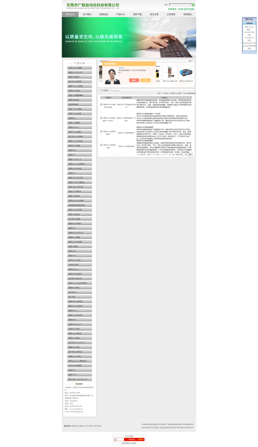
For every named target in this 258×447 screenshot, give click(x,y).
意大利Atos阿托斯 (75, 81)
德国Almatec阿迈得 (75, 306)
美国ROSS (72, 150)
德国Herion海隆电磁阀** (126, 133)
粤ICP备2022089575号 (185, 428)
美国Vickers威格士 (75, 132)
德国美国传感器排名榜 (77, 205)
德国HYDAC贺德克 (76, 86)
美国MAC (72, 173)
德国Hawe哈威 (74, 288)
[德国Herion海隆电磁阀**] (108, 134)
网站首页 (70, 14)
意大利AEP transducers (77, 343)
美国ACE (72, 370)
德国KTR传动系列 (75, 274)
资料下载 (137, 14)
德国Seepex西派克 (75, 333)
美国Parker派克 (74, 91)
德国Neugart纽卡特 (75, 315)
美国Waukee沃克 (74, 260)
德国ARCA (73, 310)
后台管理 (98, 426)
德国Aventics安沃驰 (75, 141)
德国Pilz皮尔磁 (74, 100)
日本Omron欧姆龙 (75, 365)
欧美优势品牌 (73, 104)
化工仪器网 (129, 436)
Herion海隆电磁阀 (189, 93)
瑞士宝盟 (72, 297)
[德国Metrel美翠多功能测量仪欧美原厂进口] (186, 77)
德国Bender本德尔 (75, 223)
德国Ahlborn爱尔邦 (76, 301)
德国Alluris (72, 320)
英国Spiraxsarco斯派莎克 (77, 361)
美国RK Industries (75, 324)
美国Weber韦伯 (74, 329)
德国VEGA (72, 251)
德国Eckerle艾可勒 (75, 210)
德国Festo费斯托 (74, 123)
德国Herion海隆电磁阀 (126, 146)
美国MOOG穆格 (74, 146)
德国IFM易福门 (74, 77)
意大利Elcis (73, 292)
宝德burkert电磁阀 (75, 68)
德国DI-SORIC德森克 (76, 182)
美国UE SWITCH (75, 159)
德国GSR (72, 228)
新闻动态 (104, 14)
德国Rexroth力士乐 (75, 72)
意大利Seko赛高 (74, 219)
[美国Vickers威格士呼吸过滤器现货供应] (170, 78)
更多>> (191, 61)
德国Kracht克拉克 (75, 168)
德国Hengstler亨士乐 (76, 233)
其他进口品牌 (73, 265)
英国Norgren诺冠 (75, 356)
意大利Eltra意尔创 (75, 278)
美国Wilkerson (74, 269)
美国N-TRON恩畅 (75, 109)
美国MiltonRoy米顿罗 (76, 201)
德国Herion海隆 (74, 237)
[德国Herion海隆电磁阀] (108, 148)
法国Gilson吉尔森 (75, 114)
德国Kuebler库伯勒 (75, 242)
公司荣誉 (171, 14)
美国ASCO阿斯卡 (75, 191)
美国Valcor (72, 256)
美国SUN (72, 155)
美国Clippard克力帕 (76, 187)
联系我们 (188, 14)
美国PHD (72, 118)
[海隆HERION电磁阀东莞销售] (108, 107)
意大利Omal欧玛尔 (75, 352)
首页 (159, 93)
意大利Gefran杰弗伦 (76, 136)
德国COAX (73, 375)
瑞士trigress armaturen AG (78, 379)
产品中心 (120, 14)
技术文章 (154, 14)
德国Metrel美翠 (74, 338)
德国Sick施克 (73, 246)
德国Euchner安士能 (76, 178)
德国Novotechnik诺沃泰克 (78, 283)
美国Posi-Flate (73, 127)
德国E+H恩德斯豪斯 (76, 95)
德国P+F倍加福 (74, 196)
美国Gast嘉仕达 (74, 214)
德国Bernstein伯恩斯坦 (77, 164)
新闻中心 (82, 426)
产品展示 (165, 93)
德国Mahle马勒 (74, 347)
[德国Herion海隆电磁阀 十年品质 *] (108, 121)
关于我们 (87, 14)
